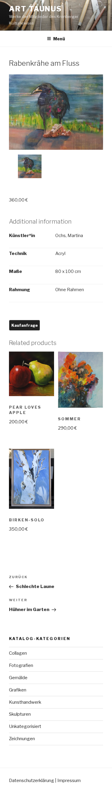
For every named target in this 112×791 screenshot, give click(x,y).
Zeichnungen (22, 738)
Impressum (69, 780)
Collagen (18, 653)
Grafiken (17, 690)
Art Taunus (35, 8)
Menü (59, 38)
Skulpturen (20, 714)
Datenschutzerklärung (31, 780)
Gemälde (18, 677)
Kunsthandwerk (25, 702)
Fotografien (21, 665)
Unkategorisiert (25, 726)
